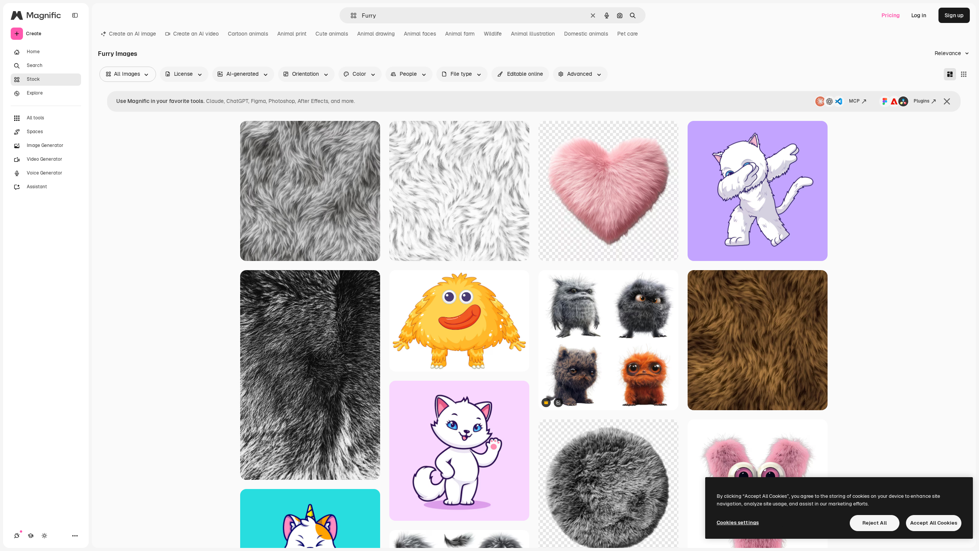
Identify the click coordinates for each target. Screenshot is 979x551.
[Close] (946, 101)
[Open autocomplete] (350, 15)
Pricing (890, 15)
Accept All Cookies (933, 523)
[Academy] (30, 536)
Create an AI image (132, 33)
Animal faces (420, 33)
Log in (918, 15)
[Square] (964, 74)
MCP (854, 101)
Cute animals (331, 33)
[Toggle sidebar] (75, 15)
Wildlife (493, 33)
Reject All (874, 523)
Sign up (954, 15)
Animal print (291, 33)
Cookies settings (738, 522)
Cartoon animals (248, 33)
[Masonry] (950, 74)
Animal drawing (376, 33)
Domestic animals (586, 33)
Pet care (627, 33)
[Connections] (17, 536)
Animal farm (460, 33)
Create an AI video (196, 33)
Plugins (921, 101)
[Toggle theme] (44, 536)
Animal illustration (533, 33)
